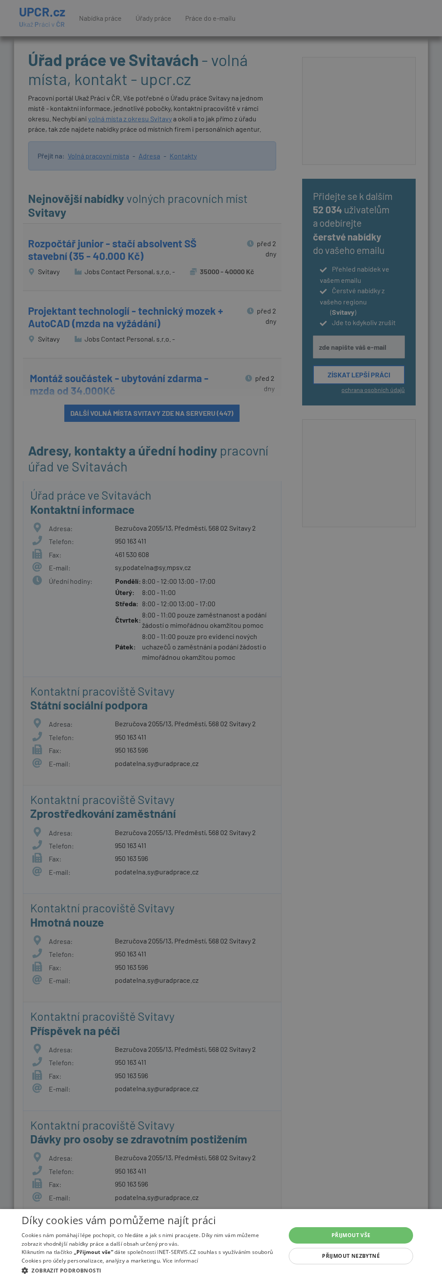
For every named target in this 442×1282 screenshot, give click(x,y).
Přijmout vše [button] (351, 1235)
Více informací (181, 1260)
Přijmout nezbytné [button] (351, 1256)
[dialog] (221, 1245)
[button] (150, 1270)
